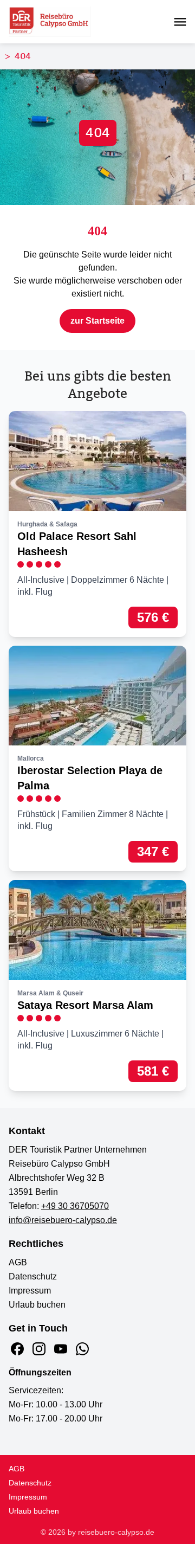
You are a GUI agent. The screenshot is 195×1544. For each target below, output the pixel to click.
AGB (18, 1262)
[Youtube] (60, 1349)
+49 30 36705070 (75, 1206)
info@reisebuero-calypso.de (63, 1220)
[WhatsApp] (82, 1349)
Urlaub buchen (37, 1304)
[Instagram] (39, 1349)
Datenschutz (33, 1276)
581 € (153, 1071)
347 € (153, 851)
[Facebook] (17, 1349)
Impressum (30, 1290)
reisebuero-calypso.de (116, 1532)
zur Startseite (97, 320)
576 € (153, 617)
